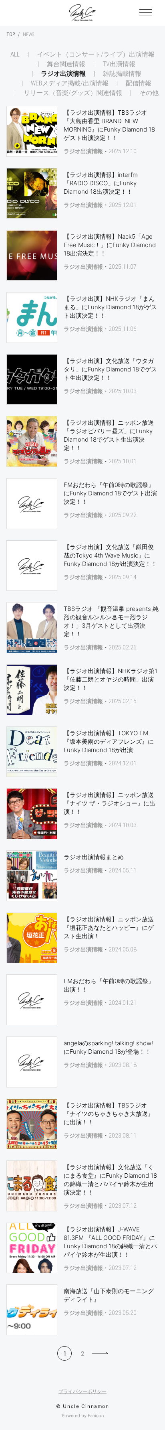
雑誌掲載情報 (122, 74)
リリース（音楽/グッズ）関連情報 (73, 93)
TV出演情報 (119, 64)
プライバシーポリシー (82, 1391)
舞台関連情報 (66, 64)
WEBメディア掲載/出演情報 (70, 83)
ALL (15, 54)
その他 (149, 93)
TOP (10, 34)
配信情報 (138, 83)
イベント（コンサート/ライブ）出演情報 (96, 54)
